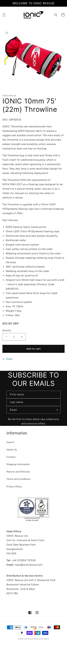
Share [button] (9, 359)
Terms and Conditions (19, 479)
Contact (11, 457)
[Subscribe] (56, 410)
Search (10, 442)
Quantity (6, 330)
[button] (4, 14)
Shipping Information (18, 464)
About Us (12, 449)
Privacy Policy (14, 486)
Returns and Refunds (18, 471)
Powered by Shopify (41, 639)
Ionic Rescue (29, 639)
